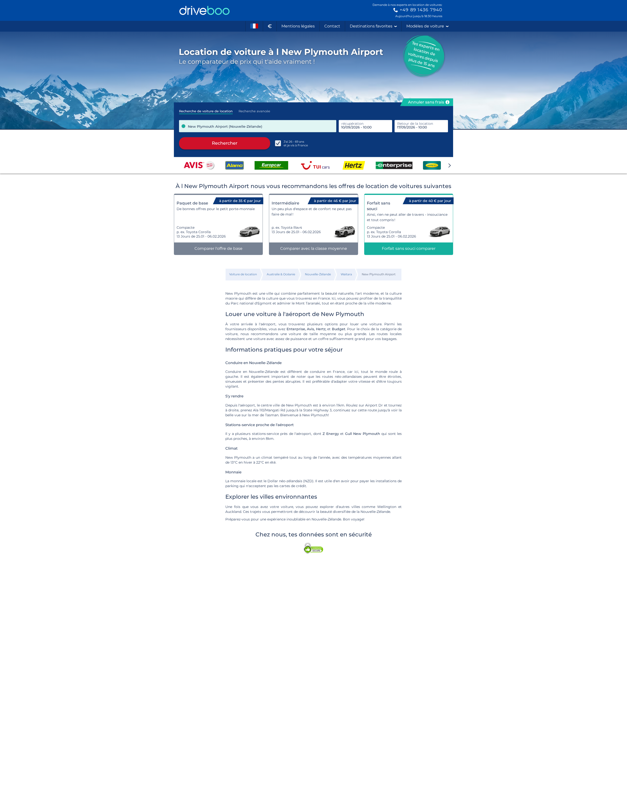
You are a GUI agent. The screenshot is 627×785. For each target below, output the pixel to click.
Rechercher (224, 143)
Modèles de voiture (425, 26)
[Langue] (254, 26)
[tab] (206, 109)
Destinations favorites (371, 26)
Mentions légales (298, 26)
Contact (332, 26)
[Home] (204, 10)
